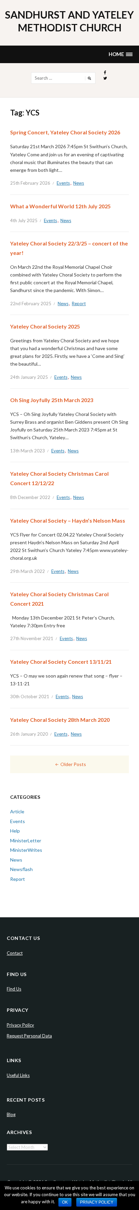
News (78, 183)
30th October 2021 (29, 696)
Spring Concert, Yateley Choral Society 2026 (65, 132)
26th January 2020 (29, 734)
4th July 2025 (23, 220)
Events (63, 183)
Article (17, 811)
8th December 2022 (30, 497)
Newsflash (21, 869)
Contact (15, 953)
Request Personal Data (29, 1035)
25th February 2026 (30, 183)
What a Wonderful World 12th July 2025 (60, 206)
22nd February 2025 (30, 303)
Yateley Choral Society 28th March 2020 (60, 719)
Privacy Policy (20, 1025)
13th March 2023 (27, 450)
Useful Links (18, 1075)
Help (15, 831)
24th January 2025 (29, 377)
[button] (120, 54)
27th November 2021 (31, 638)
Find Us (14, 989)
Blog (11, 1114)
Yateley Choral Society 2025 (45, 326)
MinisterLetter (25, 840)
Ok (65, 1202)
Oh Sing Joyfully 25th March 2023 (51, 400)
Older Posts (73, 764)
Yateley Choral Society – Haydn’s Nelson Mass (67, 520)
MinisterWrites (26, 850)
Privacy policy (96, 1202)
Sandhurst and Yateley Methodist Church (69, 20)
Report (79, 303)
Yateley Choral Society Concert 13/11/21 (61, 661)
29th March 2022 (27, 571)
